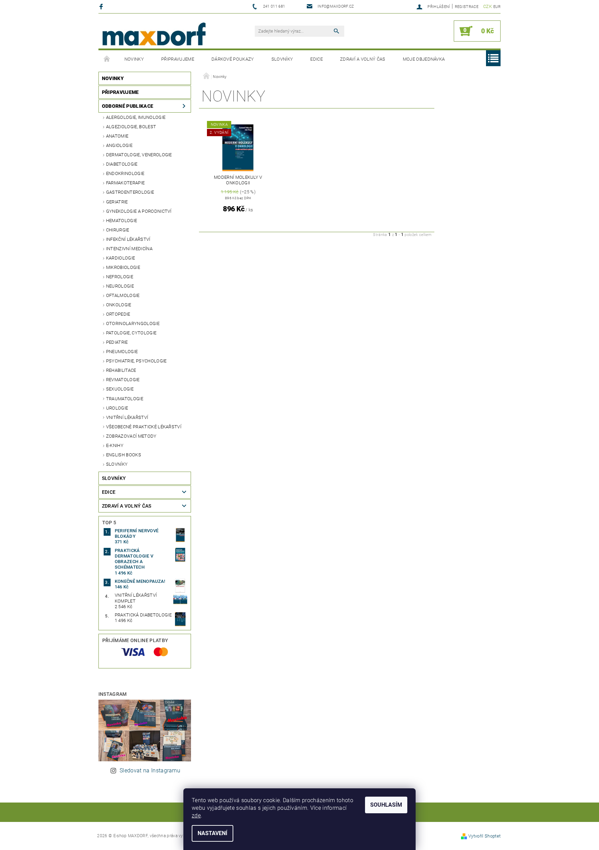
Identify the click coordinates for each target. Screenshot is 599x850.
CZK (487, 6)
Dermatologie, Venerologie (139, 154)
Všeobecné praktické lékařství (143, 426)
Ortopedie (118, 314)
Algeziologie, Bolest (131, 126)
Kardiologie (120, 258)
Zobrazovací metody (131, 436)
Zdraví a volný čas (362, 59)
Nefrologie (119, 276)
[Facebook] (102, 6)
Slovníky (282, 59)
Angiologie (119, 145)
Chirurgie (117, 230)
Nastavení (212, 833)
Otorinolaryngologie (132, 323)
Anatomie (117, 136)
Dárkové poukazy (232, 59)
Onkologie (118, 304)
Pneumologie (122, 351)
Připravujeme (177, 59)
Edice (316, 59)
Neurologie (120, 286)
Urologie (117, 408)
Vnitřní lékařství (127, 417)
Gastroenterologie (130, 192)
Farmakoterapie (125, 182)
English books (123, 454)
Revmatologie (123, 379)
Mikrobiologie (123, 267)
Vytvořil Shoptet (484, 836)
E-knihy (114, 445)
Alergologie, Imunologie (135, 117)
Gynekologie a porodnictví (139, 211)
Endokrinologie (125, 173)
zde (196, 815)
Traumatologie (124, 398)
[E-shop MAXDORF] (154, 34)
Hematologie (121, 220)
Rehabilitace (121, 370)
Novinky (134, 59)
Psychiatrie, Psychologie (136, 360)
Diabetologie (122, 164)
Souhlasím (386, 804)
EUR (497, 7)
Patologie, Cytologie (131, 332)
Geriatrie (117, 201)
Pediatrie (117, 342)
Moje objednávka (424, 59)
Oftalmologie (123, 295)
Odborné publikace (127, 106)
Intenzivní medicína (129, 248)
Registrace (466, 7)
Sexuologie (119, 389)
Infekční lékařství (128, 239)
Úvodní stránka (107, 59)
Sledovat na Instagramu (150, 770)
